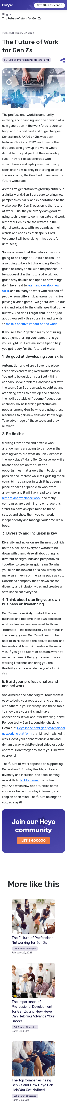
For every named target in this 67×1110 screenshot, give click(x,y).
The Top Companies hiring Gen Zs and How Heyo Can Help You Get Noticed (32, 1085)
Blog (5, 14)
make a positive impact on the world (32, 324)
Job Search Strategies (25, 948)
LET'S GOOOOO (33, 840)
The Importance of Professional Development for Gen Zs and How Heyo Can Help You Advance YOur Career (33, 1011)
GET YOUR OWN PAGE (49, 5)
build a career (29, 780)
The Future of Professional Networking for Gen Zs (33, 940)
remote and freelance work (21, 498)
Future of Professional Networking (26, 59)
